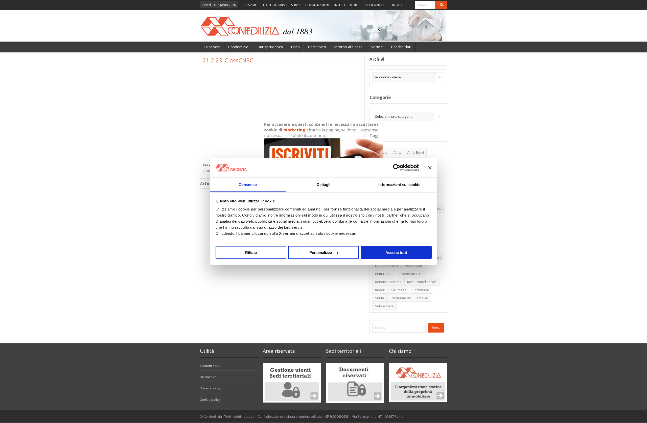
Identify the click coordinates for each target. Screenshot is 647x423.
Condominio (238, 46)
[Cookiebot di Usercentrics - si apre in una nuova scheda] (397, 168)
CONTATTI (395, 5)
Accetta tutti (396, 252)
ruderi (380, 290)
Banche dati (401, 46)
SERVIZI (296, 5)
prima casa (383, 273)
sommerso (420, 290)
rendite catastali (388, 281)
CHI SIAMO (250, 5)
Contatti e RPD (211, 366)
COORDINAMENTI (317, 5)
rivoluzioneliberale (422, 281)
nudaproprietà (386, 265)
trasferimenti (400, 298)
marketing (294, 130)
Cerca (436, 327)
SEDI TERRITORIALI (274, 5)
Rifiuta (251, 252)
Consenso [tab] (248, 184)
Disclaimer (208, 377)
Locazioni (212, 46)
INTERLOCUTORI (346, 5)
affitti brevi (415, 152)
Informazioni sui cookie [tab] (399, 184)
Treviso (422, 298)
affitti (397, 152)
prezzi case (413, 265)
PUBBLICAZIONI (373, 5)
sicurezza (398, 290)
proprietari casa (411, 273)
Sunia (379, 298)
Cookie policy (210, 399)
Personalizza (320, 252)
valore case (384, 306)
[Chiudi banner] (430, 168)
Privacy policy (210, 388)
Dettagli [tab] (324, 184)
